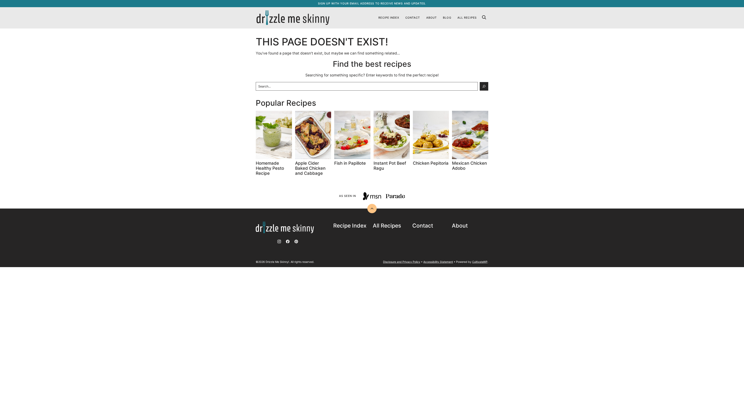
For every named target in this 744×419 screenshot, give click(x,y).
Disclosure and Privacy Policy (401, 261)
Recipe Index (388, 17)
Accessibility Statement (438, 261)
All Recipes (467, 17)
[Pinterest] (296, 241)
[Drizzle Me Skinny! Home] (293, 17)
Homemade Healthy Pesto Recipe (270, 168)
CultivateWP (479, 261)
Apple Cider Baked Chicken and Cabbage (310, 168)
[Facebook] (287, 241)
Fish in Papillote (350, 163)
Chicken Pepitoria (431, 163)
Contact (412, 17)
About (431, 17)
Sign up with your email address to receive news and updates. (372, 3)
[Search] (484, 17)
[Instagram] (279, 241)
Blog (447, 17)
